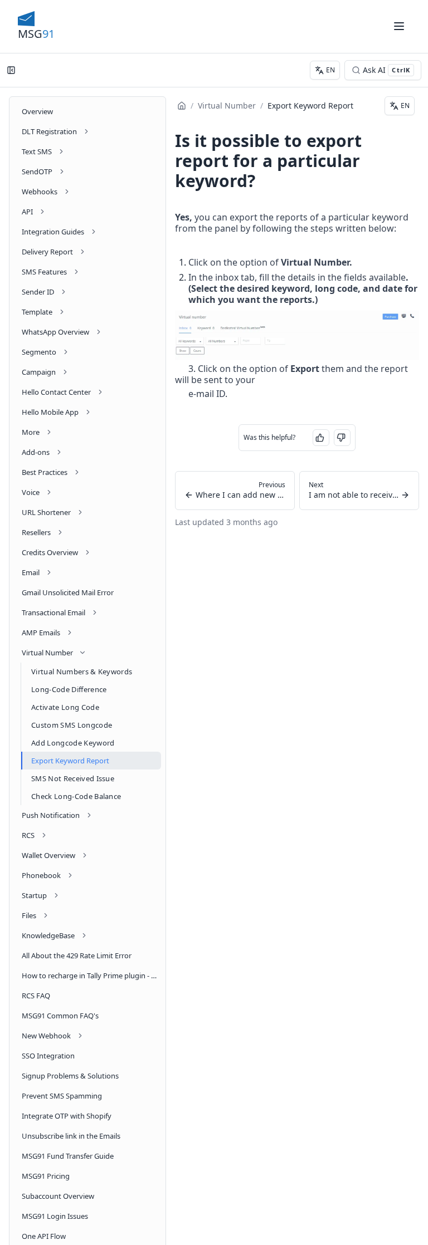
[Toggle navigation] (399, 26)
